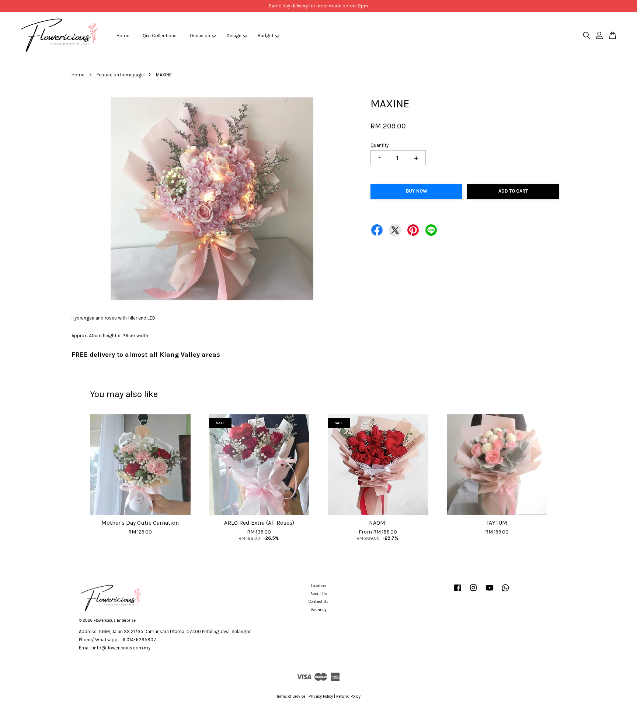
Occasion (200, 35)
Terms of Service (290, 696)
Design (234, 35)
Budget (266, 35)
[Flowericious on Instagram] (473, 591)
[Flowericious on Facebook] (457, 591)
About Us (318, 593)
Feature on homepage (120, 74)
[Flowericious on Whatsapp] (505, 591)
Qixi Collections (160, 35)
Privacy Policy (321, 696)
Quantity (379, 145)
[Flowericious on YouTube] (489, 591)
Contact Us (318, 601)
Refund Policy (348, 696)
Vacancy (318, 609)
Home (122, 35)
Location (318, 585)
